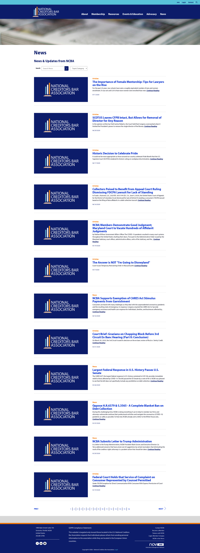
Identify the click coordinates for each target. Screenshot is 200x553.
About (84, 14)
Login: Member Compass (156, 536)
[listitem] (179, 2)
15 (124, 509)
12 (111, 509)
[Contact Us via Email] (45, 543)
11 (107, 509)
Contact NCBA (159, 528)
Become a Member (158, 530)
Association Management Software (155, 547)
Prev (36, 509)
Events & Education (133, 14)
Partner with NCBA (158, 533)
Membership (98, 14)
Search (38, 68)
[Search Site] (197, 2)
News (163, 14)
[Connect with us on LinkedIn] (41, 543)
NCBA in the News (158, 538)
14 (120, 509)
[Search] (67, 68)
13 (116, 509)
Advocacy (152, 14)
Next (161, 509)
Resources (113, 14)
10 (102, 509)
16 (129, 509)
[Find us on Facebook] (37, 543)
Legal (116, 549)
